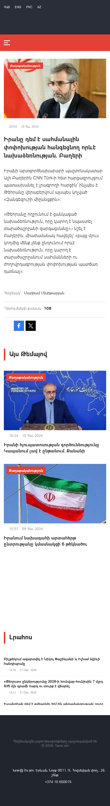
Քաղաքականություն (25, 66)
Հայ (7, 7)
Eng (18, 7)
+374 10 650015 (58, 781)
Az (39, 7)
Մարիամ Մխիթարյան (44, 292)
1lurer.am (61, 745)
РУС (29, 7)
